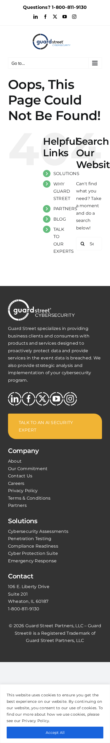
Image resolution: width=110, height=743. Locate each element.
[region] (55, 713)
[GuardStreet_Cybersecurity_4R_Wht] (41, 301)
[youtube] (56, 399)
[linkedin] (14, 399)
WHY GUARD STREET (61, 191)
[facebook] (28, 399)
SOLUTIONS (66, 173)
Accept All (55, 732)
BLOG (59, 219)
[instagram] (70, 399)
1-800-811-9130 (69, 7)
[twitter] (42, 399)
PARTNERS (65, 208)
